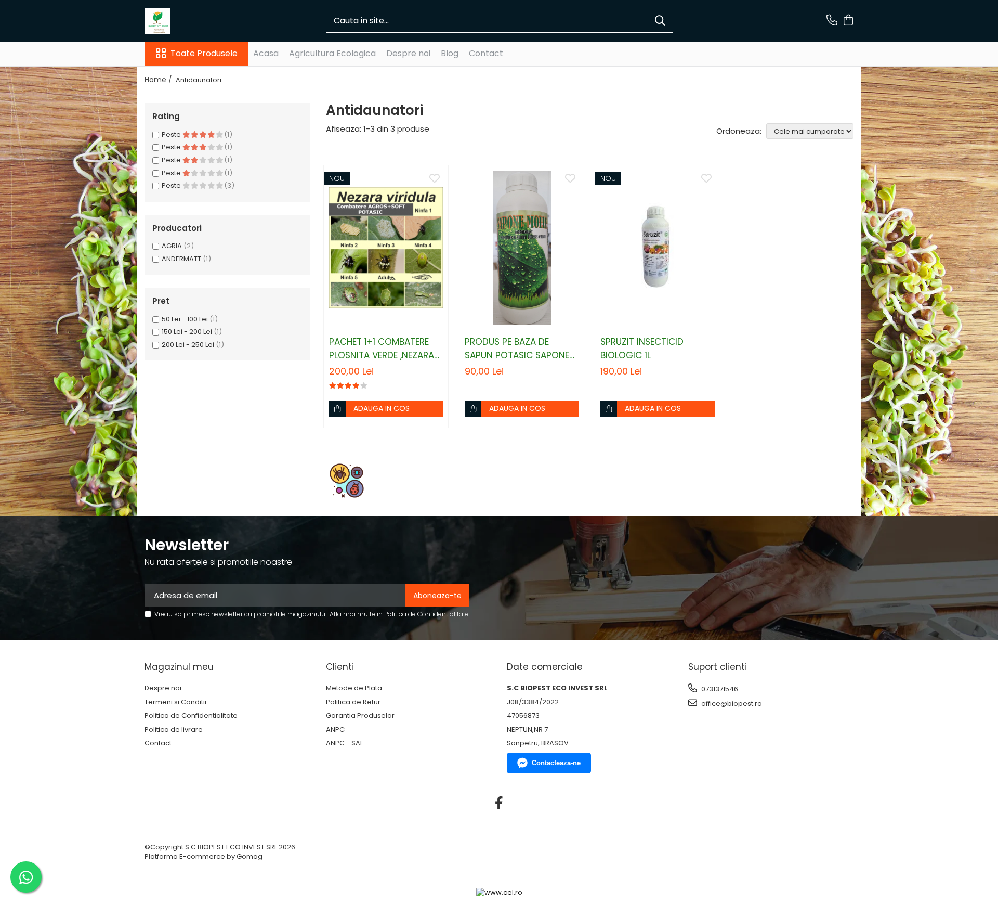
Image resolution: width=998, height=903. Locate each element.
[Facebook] (499, 803)
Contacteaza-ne (556, 763)
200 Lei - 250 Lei (188, 345)
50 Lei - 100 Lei (185, 319)
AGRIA (172, 246)
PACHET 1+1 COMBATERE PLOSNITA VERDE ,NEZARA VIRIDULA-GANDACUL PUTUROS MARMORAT (381, 349)
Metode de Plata (354, 688)
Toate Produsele (204, 53)
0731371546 (719, 689)
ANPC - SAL (344, 743)
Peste (172, 134)
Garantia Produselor (360, 715)
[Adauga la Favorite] (434, 179)
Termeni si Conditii (175, 702)
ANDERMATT (181, 259)
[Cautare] (660, 21)
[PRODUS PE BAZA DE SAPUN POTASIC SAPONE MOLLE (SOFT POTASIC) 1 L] (522, 248)
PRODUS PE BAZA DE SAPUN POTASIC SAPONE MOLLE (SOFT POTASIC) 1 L (520, 349)
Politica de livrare (174, 729)
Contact (486, 53)
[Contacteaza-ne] (831, 21)
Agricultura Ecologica (332, 53)
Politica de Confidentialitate (426, 614)
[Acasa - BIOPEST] (196, 21)
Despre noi (408, 53)
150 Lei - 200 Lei (187, 332)
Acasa (266, 53)
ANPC (335, 729)
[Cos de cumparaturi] (848, 21)
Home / (159, 79)
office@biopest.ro (731, 703)
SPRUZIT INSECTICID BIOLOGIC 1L (642, 349)
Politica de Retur (353, 702)
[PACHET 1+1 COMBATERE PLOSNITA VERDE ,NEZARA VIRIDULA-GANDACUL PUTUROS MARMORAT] (386, 248)
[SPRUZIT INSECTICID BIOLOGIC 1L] (657, 248)
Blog (449, 53)
